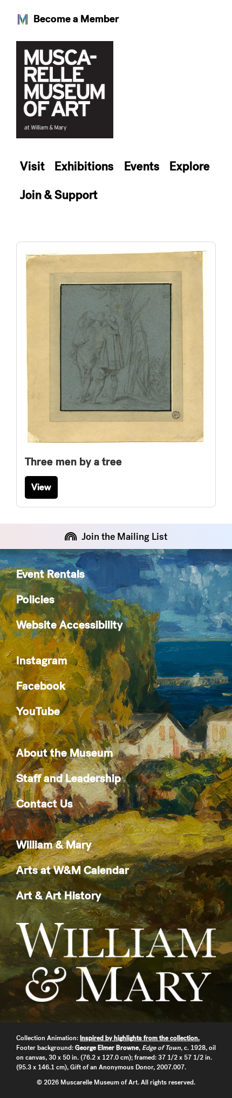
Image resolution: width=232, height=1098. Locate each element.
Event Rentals (50, 573)
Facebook (40, 685)
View (41, 487)
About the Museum (64, 752)
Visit (32, 166)
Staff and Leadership (68, 778)
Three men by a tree (73, 461)
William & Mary (53, 844)
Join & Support (59, 195)
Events (142, 166)
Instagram (41, 660)
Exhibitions (84, 166)
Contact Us (44, 803)
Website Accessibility (69, 624)
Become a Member (76, 18)
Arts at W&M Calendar (72, 869)
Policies (35, 599)
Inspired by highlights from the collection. (140, 1038)
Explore (189, 166)
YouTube (38, 711)
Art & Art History (58, 895)
